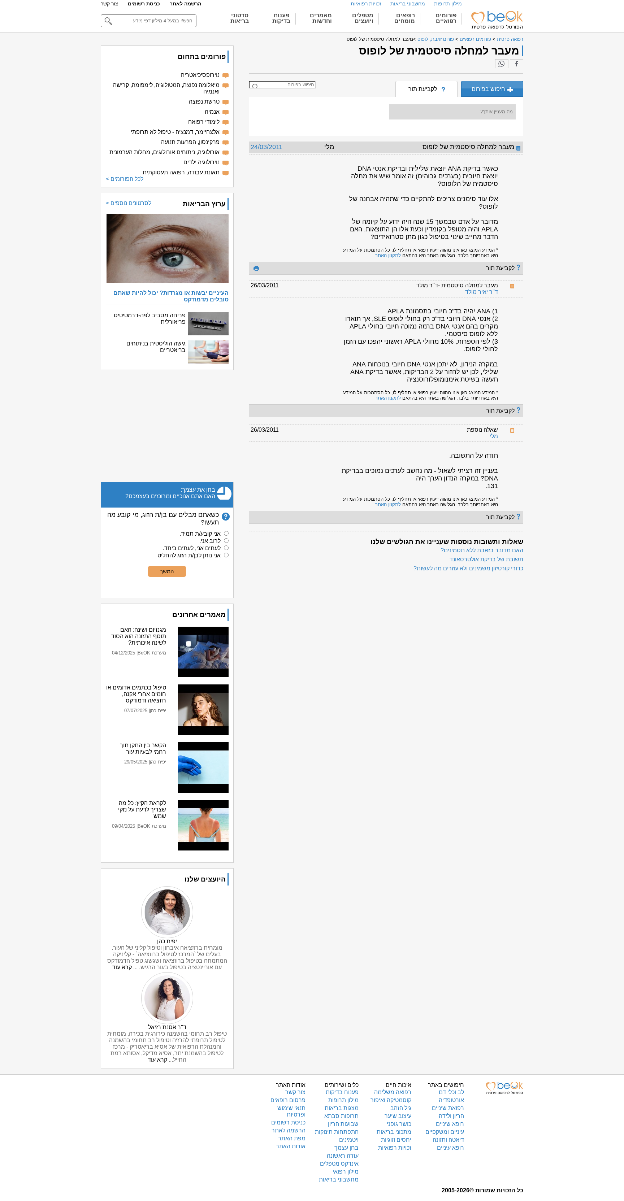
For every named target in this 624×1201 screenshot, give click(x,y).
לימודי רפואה (204, 122)
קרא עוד (122, 967)
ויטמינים (349, 1140)
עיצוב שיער (398, 1116)
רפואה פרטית (510, 39)
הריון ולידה (451, 1116)
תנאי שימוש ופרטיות (291, 1111)
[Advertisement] (167, 426)
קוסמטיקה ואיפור (390, 1100)
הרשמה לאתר (185, 3)
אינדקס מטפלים (339, 1164)
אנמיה (212, 112)
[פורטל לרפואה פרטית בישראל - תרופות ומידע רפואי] (496, 20)
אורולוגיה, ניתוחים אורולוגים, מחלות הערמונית (164, 152)
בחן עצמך (346, 1148)
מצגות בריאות (342, 1108)
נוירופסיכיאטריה (200, 75)
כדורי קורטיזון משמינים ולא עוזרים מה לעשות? (468, 568)
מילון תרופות (448, 3)
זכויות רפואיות (366, 3)
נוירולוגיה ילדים (201, 162)
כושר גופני (399, 1124)
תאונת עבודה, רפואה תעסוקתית (181, 172)
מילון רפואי (346, 1172)
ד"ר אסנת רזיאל (167, 1027)
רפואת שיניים (448, 1108)
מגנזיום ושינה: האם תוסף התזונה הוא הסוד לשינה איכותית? (138, 636)
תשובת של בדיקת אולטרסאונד (486, 559)
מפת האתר (292, 1138)
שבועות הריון (343, 1124)
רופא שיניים (450, 1124)
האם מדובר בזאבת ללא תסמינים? (482, 550)
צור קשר (109, 3)
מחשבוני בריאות (407, 3)
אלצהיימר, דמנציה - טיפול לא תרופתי (175, 132)
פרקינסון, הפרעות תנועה (190, 142)
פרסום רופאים (288, 1100)
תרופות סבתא (341, 1116)
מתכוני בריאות (394, 1132)
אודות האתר (291, 1146)
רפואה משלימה (392, 1092)
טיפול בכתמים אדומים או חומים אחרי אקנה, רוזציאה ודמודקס (136, 694)
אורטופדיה (451, 1100)
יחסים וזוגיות (396, 1140)
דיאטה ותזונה (448, 1140)
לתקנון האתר (388, 255)
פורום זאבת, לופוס (435, 39)
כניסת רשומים (144, 3)
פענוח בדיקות (342, 1092)
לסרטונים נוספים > (128, 203)
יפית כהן (167, 941)
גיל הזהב (400, 1108)
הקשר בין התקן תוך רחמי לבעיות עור (143, 748)
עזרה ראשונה (343, 1156)
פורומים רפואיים (475, 39)
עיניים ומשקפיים (444, 1132)
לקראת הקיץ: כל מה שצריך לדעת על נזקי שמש (142, 809)
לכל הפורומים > (124, 179)
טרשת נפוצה (204, 102)
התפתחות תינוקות (337, 1132)
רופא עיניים (450, 1148)
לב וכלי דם (451, 1092)
